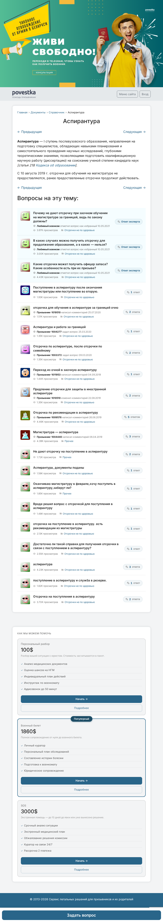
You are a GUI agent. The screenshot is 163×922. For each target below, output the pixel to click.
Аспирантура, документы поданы (58, 467)
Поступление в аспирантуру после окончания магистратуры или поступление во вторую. (67, 289)
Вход (145, 94)
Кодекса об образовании (55, 165)
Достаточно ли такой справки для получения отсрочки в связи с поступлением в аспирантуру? (76, 546)
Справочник (56, 112)
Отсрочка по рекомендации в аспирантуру (65, 412)
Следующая (134, 132)
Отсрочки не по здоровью (79, 230)
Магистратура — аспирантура (55, 432)
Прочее (69, 441)
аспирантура (42, 564)
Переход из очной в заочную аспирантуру (65, 370)
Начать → (82, 699)
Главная (22, 112)
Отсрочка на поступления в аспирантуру (64, 596)
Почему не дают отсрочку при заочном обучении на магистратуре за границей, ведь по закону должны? (70, 217)
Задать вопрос (81, 915)
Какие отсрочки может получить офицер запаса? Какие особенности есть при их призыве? (70, 266)
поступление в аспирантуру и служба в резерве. (70, 580)
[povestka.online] (24, 94)
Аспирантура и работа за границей (59, 327)
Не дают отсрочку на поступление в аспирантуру (70, 451)
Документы (38, 112)
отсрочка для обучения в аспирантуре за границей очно (75, 307)
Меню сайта (127, 94)
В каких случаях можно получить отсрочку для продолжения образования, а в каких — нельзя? (70, 242)
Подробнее (81, 708)
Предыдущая (29, 132)
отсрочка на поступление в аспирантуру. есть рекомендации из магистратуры (68, 526)
